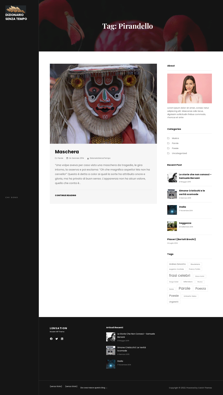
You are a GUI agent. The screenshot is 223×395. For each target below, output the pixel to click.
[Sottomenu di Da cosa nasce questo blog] (106, 387)
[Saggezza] (172, 226)
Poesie (175, 148)
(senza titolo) (56, 386)
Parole (60, 158)
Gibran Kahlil (199, 276)
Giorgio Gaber (173, 282)
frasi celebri (179, 275)
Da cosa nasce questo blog (93, 387)
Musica (175, 138)
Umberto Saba (190, 296)
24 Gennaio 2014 (76, 158)
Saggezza (185, 223)
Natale (171, 289)
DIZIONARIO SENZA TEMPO (16, 17)
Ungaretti (173, 301)
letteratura (188, 281)
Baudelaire (195, 264)
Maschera (67, 152)
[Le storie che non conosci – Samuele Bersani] (172, 178)
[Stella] (172, 210)
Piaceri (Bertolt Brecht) (181, 239)
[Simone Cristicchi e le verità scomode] (172, 194)
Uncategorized (179, 153)
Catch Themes (205, 388)
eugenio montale (176, 269)
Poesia (200, 288)
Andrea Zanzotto (177, 264)
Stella (182, 206)
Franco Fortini (194, 269)
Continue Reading (65, 195)
